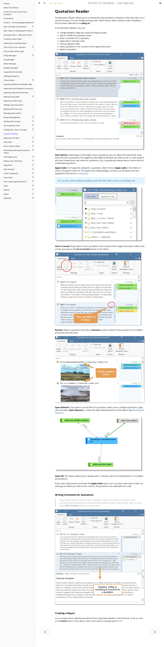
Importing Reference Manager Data (18, 84)
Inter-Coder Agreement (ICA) (15, 181)
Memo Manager (10, 64)
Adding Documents (11, 76)
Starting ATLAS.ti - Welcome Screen (18, 35)
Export (6, 194)
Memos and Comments (13, 161)
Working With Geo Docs (13, 109)
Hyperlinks (8, 165)
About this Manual (11, 7)
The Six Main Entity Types (14, 51)
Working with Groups (12, 121)
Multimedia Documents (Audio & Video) (17, 151)
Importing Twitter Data (13, 101)
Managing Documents (12, 113)
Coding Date (82, 173)
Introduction (9, 18)
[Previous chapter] (45, 631)
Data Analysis (9, 169)
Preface (7, 3)
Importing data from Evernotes (16, 92)
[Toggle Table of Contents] (39, 3)
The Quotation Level (12, 125)
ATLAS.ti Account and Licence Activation (15, 13)
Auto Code (8, 142)
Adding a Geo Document (13, 105)
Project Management (12, 117)
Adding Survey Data (11, 97)
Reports (7, 190)
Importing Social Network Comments (18, 88)
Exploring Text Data (11, 138)
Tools (6, 186)
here (120, 621)
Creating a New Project (13, 39)
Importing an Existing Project (15, 43)
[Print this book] (160, 3)
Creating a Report (65, 613)
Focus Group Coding (12, 146)
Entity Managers (10, 55)
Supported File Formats (13, 72)
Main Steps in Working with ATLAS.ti (18, 31)
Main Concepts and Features (15, 27)
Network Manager (11, 68)
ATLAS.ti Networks (11, 173)
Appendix (7, 198)
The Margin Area (10, 157)
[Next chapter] (155, 631)
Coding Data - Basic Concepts (15, 130)
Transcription (9, 80)
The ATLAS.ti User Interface (14, 47)
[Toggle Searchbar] (44, 3)
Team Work (8, 177)
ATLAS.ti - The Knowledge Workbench (19, 22)
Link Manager (9, 59)
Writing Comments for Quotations (74, 494)
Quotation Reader (11, 134)
